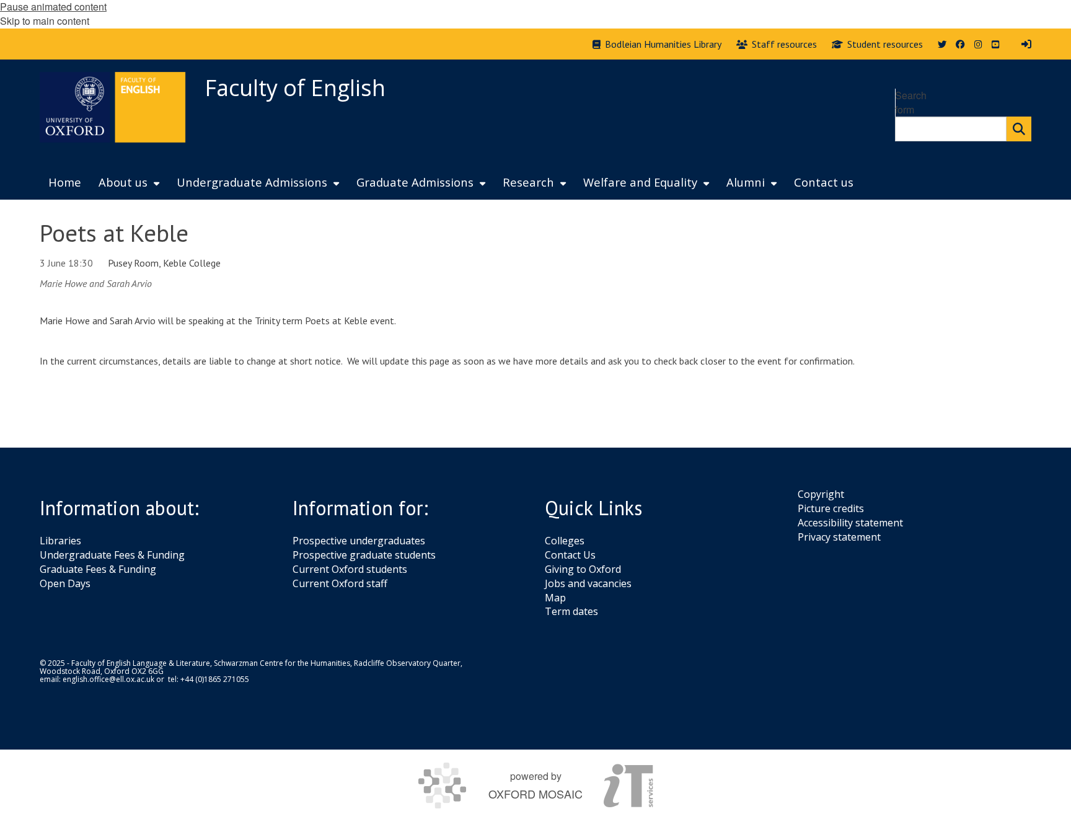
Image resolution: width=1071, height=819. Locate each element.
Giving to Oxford (583, 569)
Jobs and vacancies (588, 583)
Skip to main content (44, 21)
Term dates (571, 611)
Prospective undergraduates (359, 540)
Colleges (564, 540)
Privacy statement (839, 537)
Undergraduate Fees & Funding (112, 555)
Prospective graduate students (364, 555)
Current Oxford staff (340, 583)
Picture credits (831, 508)
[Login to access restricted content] (1026, 44)
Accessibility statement (850, 522)
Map (555, 597)
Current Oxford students (350, 569)
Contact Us (570, 555)
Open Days (65, 583)
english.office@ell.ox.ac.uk (108, 679)
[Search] (1019, 129)
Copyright (821, 494)
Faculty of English (295, 88)
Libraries (60, 540)
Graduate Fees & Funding (98, 569)
